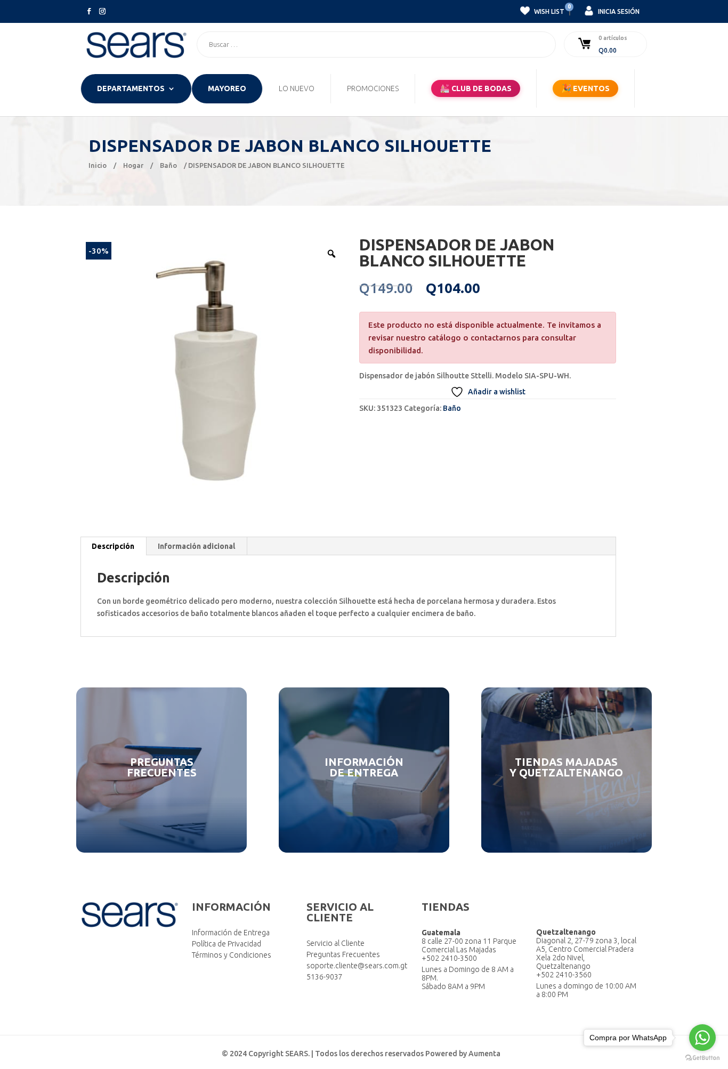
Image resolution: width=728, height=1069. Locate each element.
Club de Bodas (476, 88)
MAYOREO (227, 89)
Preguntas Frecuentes (343, 954)
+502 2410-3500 (449, 958)
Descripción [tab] (113, 546)
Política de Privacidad (226, 944)
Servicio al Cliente (335, 943)
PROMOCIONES (373, 89)
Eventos (585, 88)
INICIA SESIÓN (618, 11)
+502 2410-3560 (564, 974)
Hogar (133, 165)
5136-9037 (324, 977)
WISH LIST (548, 10)
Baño (168, 165)
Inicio (97, 165)
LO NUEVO (296, 89)
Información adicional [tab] (196, 546)
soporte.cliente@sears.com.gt (356, 965)
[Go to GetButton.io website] (702, 1058)
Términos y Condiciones (231, 955)
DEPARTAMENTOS (131, 89)
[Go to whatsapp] (702, 1037)
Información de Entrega (231, 932)
